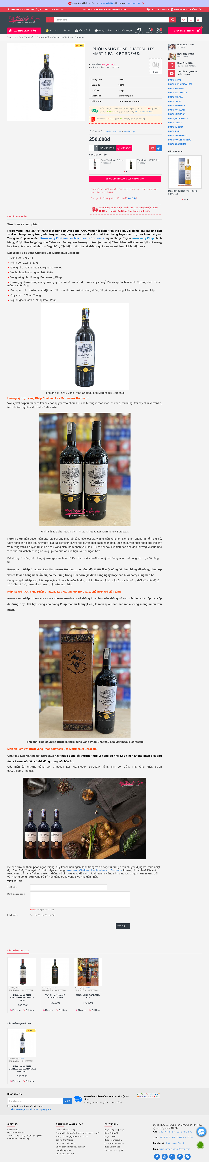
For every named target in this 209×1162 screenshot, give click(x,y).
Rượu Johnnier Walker (180, 84)
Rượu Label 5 (175, 122)
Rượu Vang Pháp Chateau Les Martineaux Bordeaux (22, 1069)
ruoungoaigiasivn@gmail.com (175, 1148)
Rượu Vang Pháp (26, 37)
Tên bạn (11, 886)
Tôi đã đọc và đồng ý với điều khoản (30, 1108)
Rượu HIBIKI (174, 131)
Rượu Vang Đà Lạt (177, 135)
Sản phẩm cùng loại (18, 950)
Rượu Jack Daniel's (178, 118)
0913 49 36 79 (184, 1131)
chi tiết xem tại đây (143, 111)
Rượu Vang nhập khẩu (179, 140)
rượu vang (72, 870)
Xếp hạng (11, 915)
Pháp (22, 987)
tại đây (132, 198)
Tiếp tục (121, 926)
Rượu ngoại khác (177, 144)
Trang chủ (11, 37)
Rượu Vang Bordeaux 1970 (88, 996)
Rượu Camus (174, 101)
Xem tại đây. (107, 3)
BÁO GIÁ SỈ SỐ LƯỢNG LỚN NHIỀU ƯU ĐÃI (126, 178)
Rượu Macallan (176, 110)
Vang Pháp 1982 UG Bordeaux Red (149, 160)
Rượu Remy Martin (178, 92)
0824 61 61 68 (167, 1131)
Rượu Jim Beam (175, 127)
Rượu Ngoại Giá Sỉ (175, 1143)
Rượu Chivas (174, 80)
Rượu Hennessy (176, 88)
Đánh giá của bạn (15, 893)
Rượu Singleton (176, 114)
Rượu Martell (175, 97)
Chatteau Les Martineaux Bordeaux (100, 870)
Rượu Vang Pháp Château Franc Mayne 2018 (113, 160)
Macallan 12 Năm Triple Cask (182, 191)
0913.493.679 (134, 3)
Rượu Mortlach (176, 105)
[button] (124, 171)
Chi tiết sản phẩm (17, 216)
